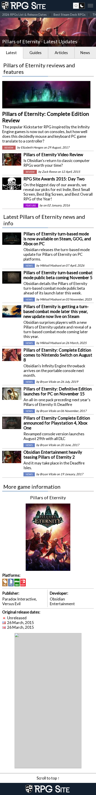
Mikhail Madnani (50, 265)
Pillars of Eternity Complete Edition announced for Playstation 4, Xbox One (56, 423)
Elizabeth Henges (32, 147)
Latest (11, 52)
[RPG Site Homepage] (24, 5)
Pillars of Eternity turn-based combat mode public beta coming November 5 (58, 275)
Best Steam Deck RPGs (70, 14)
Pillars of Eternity (48, 497)
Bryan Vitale (48, 381)
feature (31, 205)
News (85, 52)
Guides (35, 52)
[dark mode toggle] (79, 5)
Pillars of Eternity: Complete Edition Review (45, 116)
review (8, 147)
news (29, 265)
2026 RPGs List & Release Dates (24, 14)
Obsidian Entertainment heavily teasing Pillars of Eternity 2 (52, 455)
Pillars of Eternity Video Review (53, 154)
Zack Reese (49, 171)
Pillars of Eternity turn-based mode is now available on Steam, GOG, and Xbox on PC (57, 238)
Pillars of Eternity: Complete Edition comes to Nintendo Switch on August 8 (57, 355)
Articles (61, 52)
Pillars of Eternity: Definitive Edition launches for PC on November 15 (57, 391)
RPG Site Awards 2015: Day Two (54, 178)
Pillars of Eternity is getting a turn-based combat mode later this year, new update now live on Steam (56, 311)
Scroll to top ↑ (48, 778)
